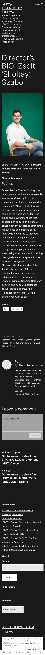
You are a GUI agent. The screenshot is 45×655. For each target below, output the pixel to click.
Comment (35, 436)
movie (32, 343)
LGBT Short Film (21, 343)
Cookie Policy (12, 645)
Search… (6, 561)
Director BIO (21, 340)
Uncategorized (33, 340)
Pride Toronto (8, 587)
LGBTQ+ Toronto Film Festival (12, 8)
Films (11, 343)
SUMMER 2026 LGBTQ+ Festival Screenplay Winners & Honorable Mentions (17, 514)
